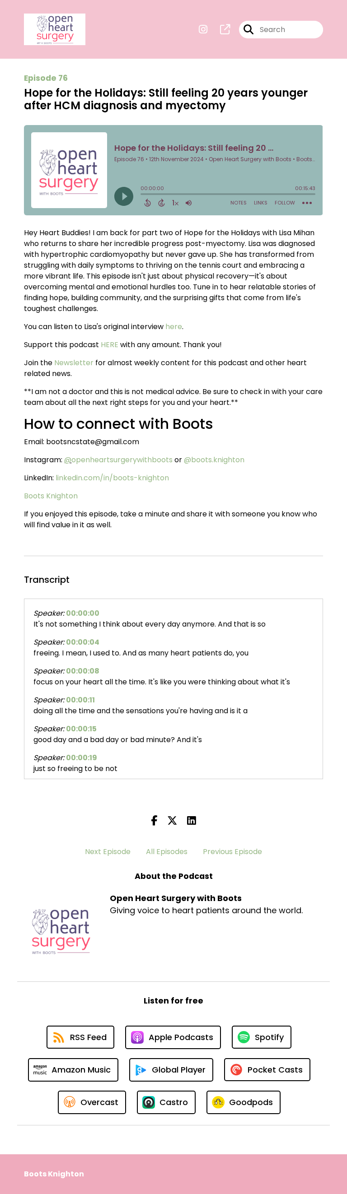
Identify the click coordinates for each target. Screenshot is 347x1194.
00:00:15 (81, 729)
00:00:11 (80, 700)
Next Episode (108, 851)
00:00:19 (81, 758)
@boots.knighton (214, 460)
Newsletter (74, 363)
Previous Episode (232, 851)
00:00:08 (82, 671)
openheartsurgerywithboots (122, 460)
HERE (109, 344)
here (173, 326)
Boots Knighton (51, 496)
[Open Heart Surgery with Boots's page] (219, 30)
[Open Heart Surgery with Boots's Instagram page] (203, 30)
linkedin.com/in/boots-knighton (112, 478)
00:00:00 (82, 613)
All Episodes (167, 851)
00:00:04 (82, 642)
